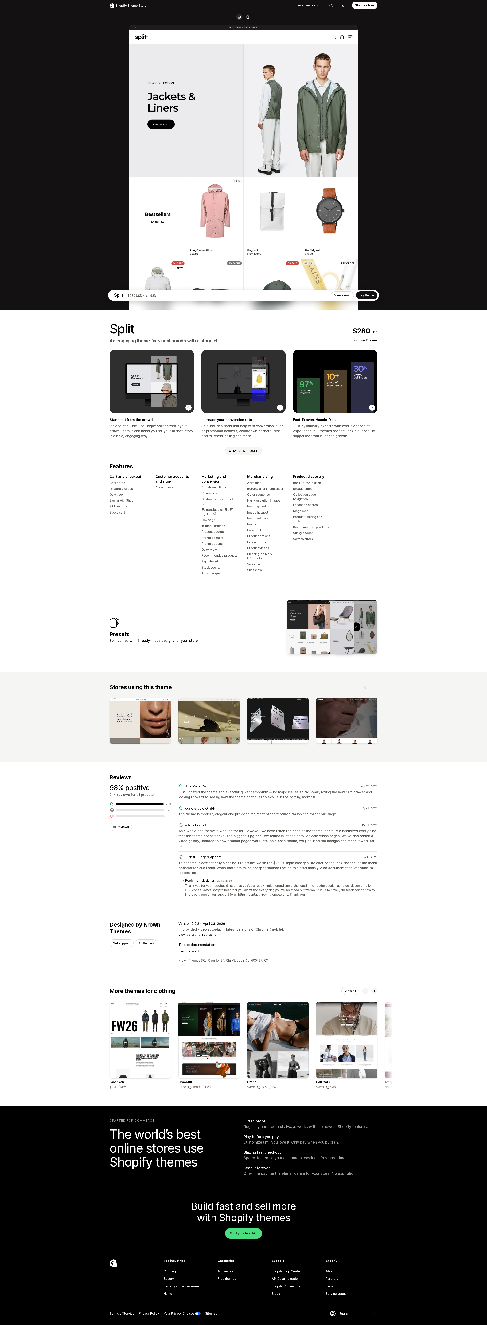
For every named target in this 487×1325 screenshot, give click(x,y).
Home (168, 1294)
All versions (207, 935)
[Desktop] (239, 17)
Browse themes (303, 5)
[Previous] (365, 687)
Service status (336, 1294)
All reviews (121, 827)
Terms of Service (122, 1313)
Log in (343, 5)
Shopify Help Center (286, 1271)
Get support (121, 943)
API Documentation (285, 1278)
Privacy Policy (149, 1313)
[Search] (331, 5)
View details (187, 935)
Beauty (169, 1278)
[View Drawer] (332, 627)
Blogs (276, 1294)
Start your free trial (243, 1233)
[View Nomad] (308, 627)
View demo (342, 295)
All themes (146, 943)
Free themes (227, 1278)
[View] (140, 721)
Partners (332, 1278)
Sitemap (211, 1313)
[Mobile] (248, 17)
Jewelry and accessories (181, 1286)
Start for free (364, 5)
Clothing (170, 1271)
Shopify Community (286, 1286)
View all (350, 991)
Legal (330, 1286)
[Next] (374, 687)
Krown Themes (366, 340)
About (330, 1271)
